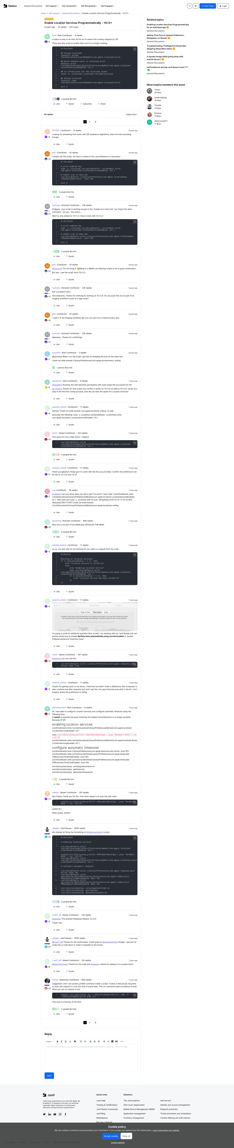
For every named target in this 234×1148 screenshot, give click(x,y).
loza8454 (56, 352)
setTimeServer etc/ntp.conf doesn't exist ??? (167, 67)
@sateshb (56, 494)
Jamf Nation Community (107, 1109)
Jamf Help (100, 1100)
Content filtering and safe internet (175, 1118)
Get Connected (69, 6)
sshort (55, 433)
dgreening (56, 521)
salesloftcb (57, 381)
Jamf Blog (100, 1113)
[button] (207, 6)
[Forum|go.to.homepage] (10, 6)
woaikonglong (160, 97)
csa (53, 490)
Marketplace (102, 1118)
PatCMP (55, 130)
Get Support (51, 6)
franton (55, 980)
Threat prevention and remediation (175, 1113)
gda (54, 152)
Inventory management (133, 1118)
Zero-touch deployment (133, 1105)
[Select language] (195, 6)
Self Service (165, 1100)
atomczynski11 (161, 121)
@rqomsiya (57, 268)
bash (54, 35)
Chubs (157, 89)
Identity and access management (175, 1105)
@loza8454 (57, 385)
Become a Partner (104, 1122)
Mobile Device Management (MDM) (139, 1109)
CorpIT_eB (56, 915)
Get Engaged (107, 6)
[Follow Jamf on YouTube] (54, 1114)
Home (43, 13)
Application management (134, 1113)
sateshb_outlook (59, 407)
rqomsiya (56, 205)
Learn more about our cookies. (166, 1130)
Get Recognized (88, 6)
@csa (54, 549)
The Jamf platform (131, 1100)
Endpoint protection (169, 1109)
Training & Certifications (106, 1105)
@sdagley (56, 919)
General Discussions (33, 6)
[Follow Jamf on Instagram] (60, 1114)
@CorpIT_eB (57, 942)
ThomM (157, 105)
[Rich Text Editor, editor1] (91, 1057)
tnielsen (55, 792)
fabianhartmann (59, 707)
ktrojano (158, 113)
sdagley (55, 828)
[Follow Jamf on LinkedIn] (49, 1114)
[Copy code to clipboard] (135, 49)
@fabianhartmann (94, 832)
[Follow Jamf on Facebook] (65, 1114)
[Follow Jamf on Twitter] (44, 1114)
